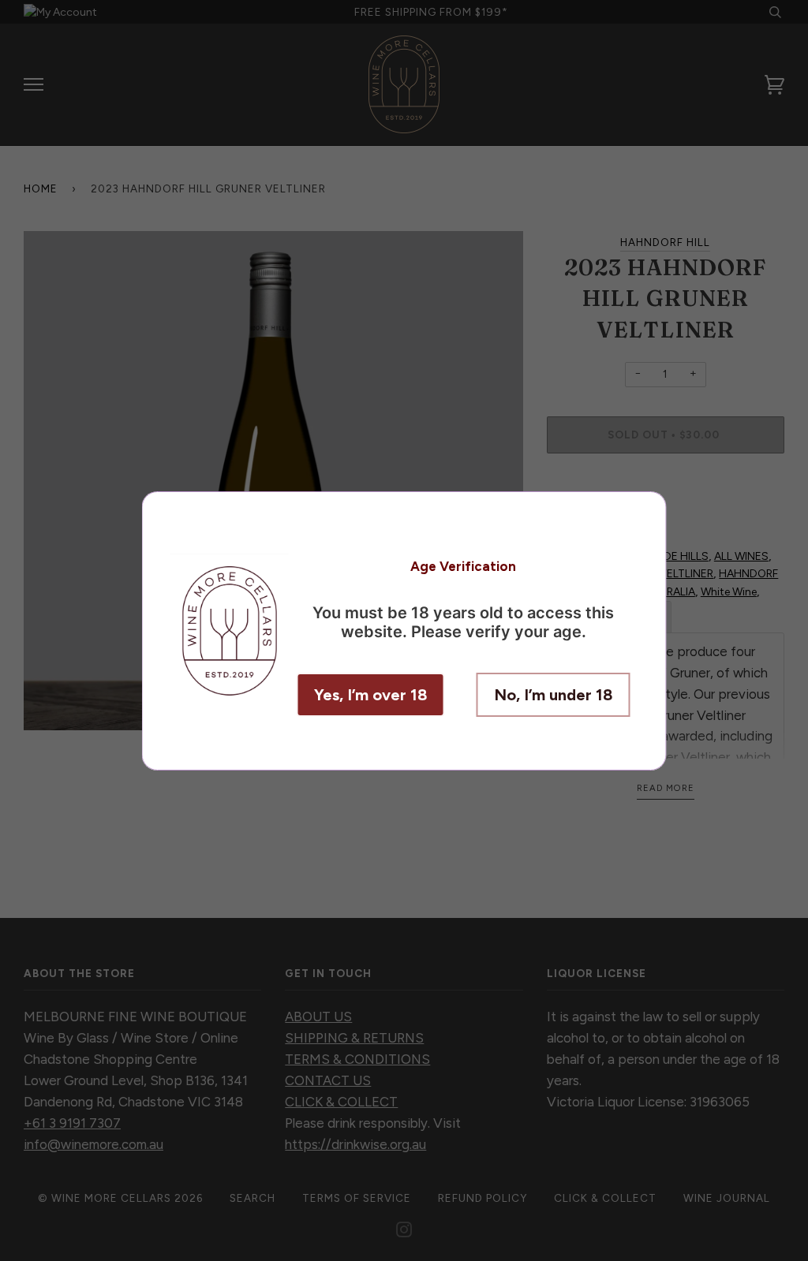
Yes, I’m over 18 (371, 694)
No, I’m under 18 (553, 694)
